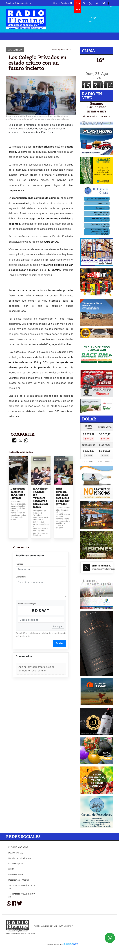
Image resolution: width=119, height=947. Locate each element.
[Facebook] (97, 3)
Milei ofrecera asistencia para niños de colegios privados (63, 496)
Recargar (58, 626)
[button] (71, 3)
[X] (90, 3)
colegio (34, 42)
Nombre (19, 564)
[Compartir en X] (20, 440)
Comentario (21, 577)
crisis (63, 42)
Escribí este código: (27, 603)
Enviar (59, 643)
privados (49, 42)
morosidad (84, 42)
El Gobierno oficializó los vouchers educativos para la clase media (40, 497)
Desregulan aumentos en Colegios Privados (18, 493)
